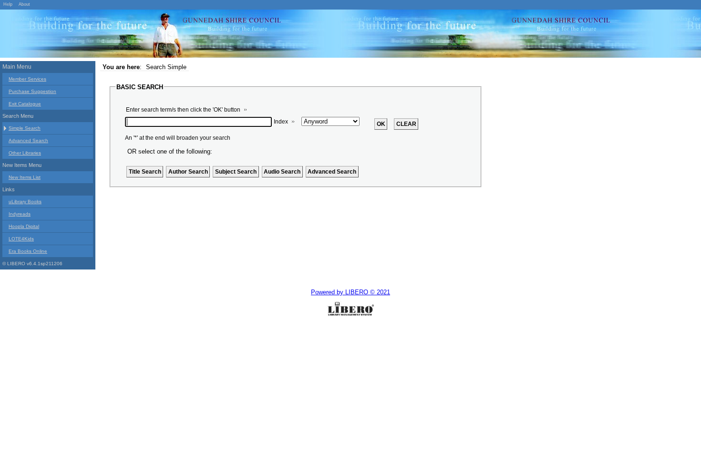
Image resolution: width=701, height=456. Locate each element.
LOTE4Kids (21, 238)
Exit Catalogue (25, 103)
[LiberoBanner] (143, 35)
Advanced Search (28, 140)
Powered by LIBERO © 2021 (350, 292)
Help (7, 4)
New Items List (25, 177)
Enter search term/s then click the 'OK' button (183, 109)
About (24, 4)
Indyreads (20, 214)
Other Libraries (25, 152)
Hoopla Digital (24, 226)
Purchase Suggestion (32, 91)
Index (281, 121)
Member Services (27, 79)
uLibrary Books (25, 201)
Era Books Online (28, 251)
